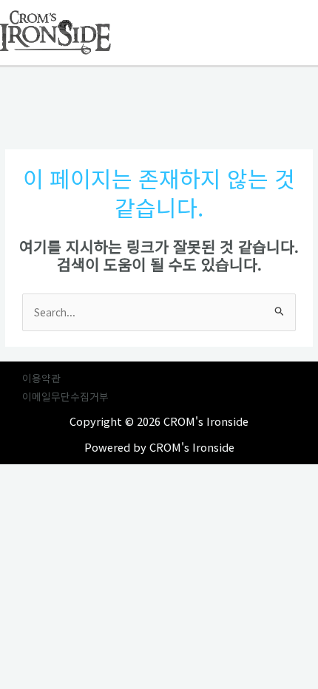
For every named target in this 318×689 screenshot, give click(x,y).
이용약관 (41, 377)
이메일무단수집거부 (65, 396)
